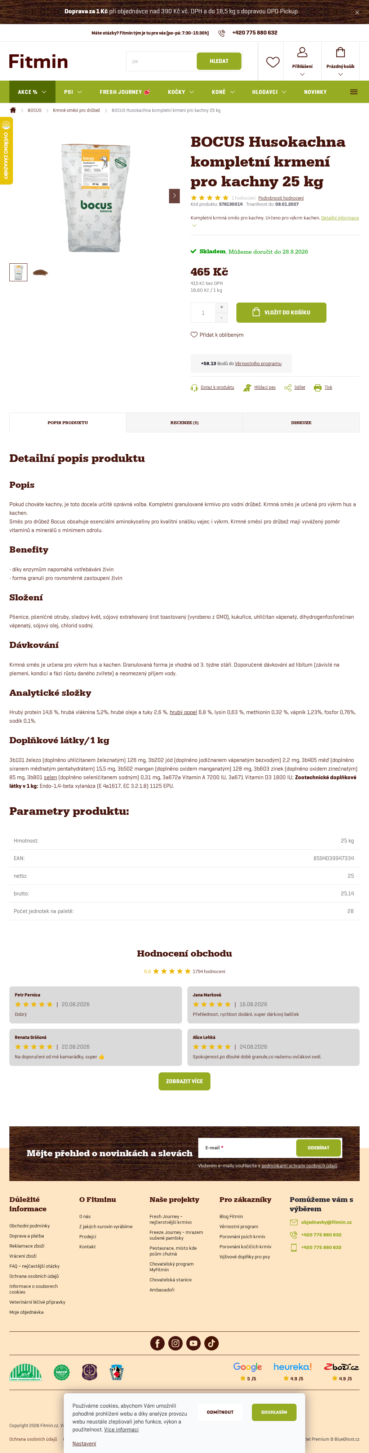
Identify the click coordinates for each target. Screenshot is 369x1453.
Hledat (219, 61)
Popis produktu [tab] (68, 422)
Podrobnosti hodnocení (281, 198)
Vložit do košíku (287, 312)
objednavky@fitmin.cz (326, 1222)
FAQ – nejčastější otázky (34, 1266)
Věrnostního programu (258, 363)
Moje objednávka (26, 1312)
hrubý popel (183, 712)
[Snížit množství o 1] (221, 317)
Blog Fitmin (231, 1216)
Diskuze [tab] (301, 422)
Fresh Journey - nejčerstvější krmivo (171, 1219)
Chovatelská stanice (171, 1279)
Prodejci (87, 1236)
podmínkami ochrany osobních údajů (299, 1165)
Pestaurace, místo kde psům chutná (173, 1251)
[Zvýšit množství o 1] (221, 308)
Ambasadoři (162, 1290)
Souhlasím (274, 1412)
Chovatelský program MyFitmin (172, 1266)
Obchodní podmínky (29, 1226)
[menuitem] (32, 92)
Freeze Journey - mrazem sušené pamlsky (176, 1235)
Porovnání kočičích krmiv (245, 1246)
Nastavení (84, 1443)
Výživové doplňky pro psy (244, 1256)
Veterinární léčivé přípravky (37, 1302)
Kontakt (87, 1246)
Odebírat (318, 1148)
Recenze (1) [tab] (184, 422)
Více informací (121, 1429)
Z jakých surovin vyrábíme (106, 1226)
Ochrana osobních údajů (34, 1276)
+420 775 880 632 (321, 1235)
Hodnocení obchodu (184, 953)
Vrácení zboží (22, 1256)
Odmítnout (220, 1412)
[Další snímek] (174, 196)
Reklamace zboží (26, 1246)
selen (50, 777)
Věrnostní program (238, 1226)
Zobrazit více (184, 1081)
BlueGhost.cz (347, 1439)
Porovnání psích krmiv (242, 1236)
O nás (85, 1216)
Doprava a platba (26, 1236)
